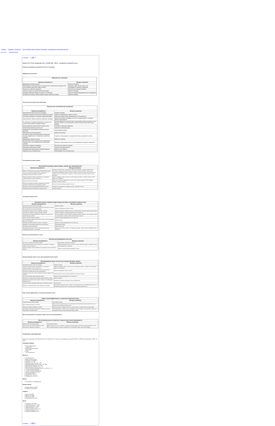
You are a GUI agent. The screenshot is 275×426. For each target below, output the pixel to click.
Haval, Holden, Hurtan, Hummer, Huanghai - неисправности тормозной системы (45, 49)
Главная (3, 49)
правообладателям (13, 52)
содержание (25, 57)
